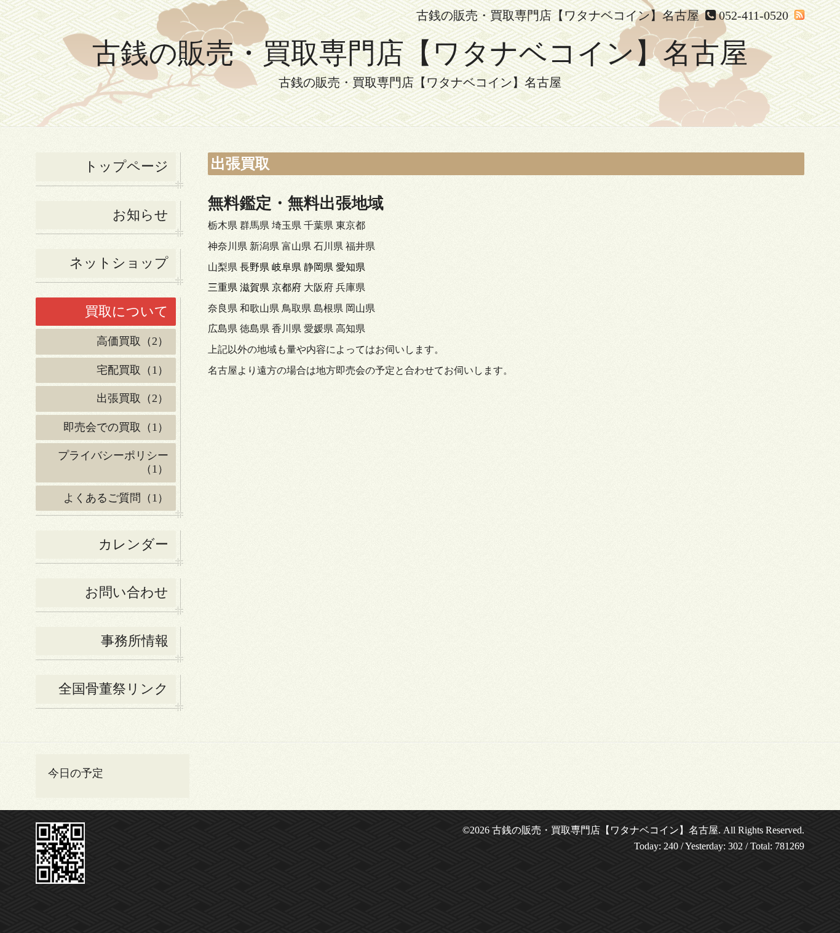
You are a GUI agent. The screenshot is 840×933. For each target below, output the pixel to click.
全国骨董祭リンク (113, 688)
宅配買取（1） (132, 370)
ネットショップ (118, 262)
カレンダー (133, 544)
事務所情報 (134, 640)
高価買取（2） (132, 341)
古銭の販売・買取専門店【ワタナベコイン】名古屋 (420, 53)
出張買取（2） (132, 398)
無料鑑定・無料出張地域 (296, 203)
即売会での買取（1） (115, 427)
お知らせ (140, 214)
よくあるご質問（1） (115, 498)
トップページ (126, 166)
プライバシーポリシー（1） (113, 462)
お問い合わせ (126, 592)
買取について (126, 311)
